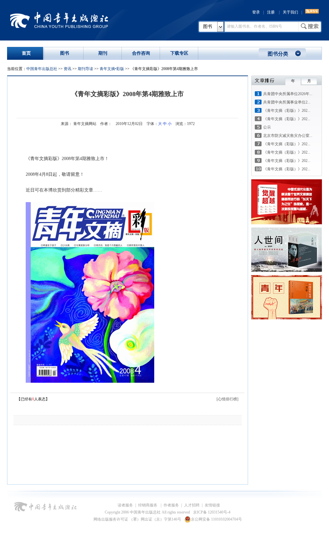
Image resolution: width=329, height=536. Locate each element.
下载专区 (179, 53)
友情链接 (212, 505)
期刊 (102, 53)
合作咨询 (141, 53)
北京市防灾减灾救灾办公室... (287, 135)
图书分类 (278, 54)
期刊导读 (85, 69)
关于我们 (290, 12)
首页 (26, 53)
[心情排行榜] (227, 399)
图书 (207, 26)
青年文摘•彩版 (112, 69)
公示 (267, 127)
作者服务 (171, 505)
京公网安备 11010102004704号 (216, 519)
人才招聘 (192, 505)
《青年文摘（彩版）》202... (286, 110)
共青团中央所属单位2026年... (287, 94)
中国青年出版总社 (59, 20)
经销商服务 (148, 505)
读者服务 (125, 505)
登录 (256, 12)
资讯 (67, 69)
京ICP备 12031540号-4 (211, 512)
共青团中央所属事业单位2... (286, 102)
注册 (271, 12)
